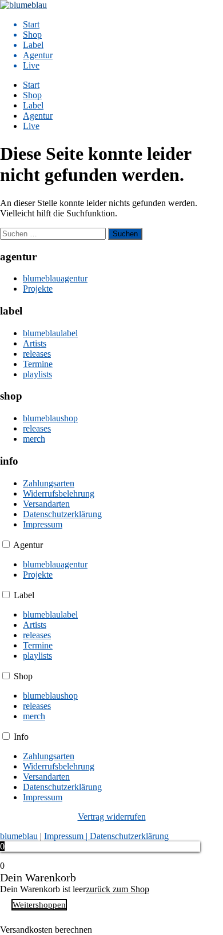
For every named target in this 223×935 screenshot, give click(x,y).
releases (37, 353)
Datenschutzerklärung (62, 514)
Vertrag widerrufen (112, 816)
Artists (34, 343)
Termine (38, 364)
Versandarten (46, 504)
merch (34, 439)
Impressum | (67, 836)
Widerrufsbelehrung (58, 493)
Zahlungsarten (48, 483)
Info (21, 736)
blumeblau (19, 836)
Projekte (38, 288)
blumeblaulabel (50, 333)
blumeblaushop (50, 418)
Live (31, 65)
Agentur (38, 55)
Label (33, 45)
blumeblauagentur (55, 278)
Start (31, 24)
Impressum (42, 524)
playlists (37, 374)
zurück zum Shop (117, 889)
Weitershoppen (39, 904)
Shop (32, 34)
